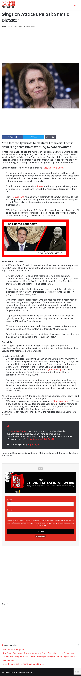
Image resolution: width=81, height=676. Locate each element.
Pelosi (40, 186)
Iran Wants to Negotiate (14, 649)
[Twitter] (78, 672)
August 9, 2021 (35, 444)
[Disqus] (40, 575)
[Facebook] (75, 672)
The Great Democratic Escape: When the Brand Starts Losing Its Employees (38, 653)
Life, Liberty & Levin (53, 167)
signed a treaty (53, 369)
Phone (10, 510)
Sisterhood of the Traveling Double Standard (24, 664)
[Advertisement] (40, 45)
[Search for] (75, 5)
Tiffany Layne (7, 26)
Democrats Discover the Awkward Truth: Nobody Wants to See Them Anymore (40, 657)
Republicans (18, 197)
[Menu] (78, 5)
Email (9, 499)
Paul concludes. (62, 401)
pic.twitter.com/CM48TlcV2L (40, 439)
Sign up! (40, 531)
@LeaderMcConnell (17, 431)
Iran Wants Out (10, 660)
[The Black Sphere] (8, 4)
